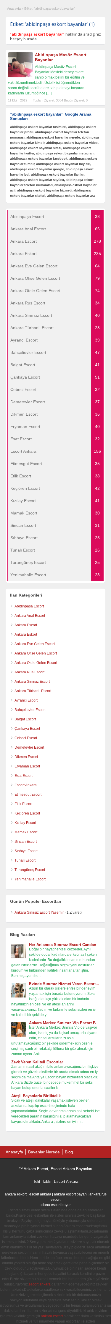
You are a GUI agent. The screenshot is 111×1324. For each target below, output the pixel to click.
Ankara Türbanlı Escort (33, 691)
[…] (49, 93)
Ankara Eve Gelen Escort (35, 644)
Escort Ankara (26, 785)
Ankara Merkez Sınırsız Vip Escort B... (64, 1023)
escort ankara (40, 1194)
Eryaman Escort (27, 766)
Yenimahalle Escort (30, 879)
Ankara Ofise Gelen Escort (36, 653)
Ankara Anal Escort (30, 616)
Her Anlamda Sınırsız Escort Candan (62, 944)
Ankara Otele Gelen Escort (36, 663)
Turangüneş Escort (30, 870)
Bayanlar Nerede (44, 1152)
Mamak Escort (26, 832)
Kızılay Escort (25, 823)
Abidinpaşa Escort (29, 606)
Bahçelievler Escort (30, 710)
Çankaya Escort (27, 729)
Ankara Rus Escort (29, 672)
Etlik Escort (23, 804)
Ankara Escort (26, 625)
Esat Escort (24, 776)
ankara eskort (16, 1194)
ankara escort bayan (70, 1194)
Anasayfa (14, 8)
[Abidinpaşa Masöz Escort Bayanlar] (20, 76)
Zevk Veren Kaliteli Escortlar (37, 1062)
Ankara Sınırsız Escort (32, 682)
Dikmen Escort (26, 757)
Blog (69, 1152)
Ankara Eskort (26, 634)
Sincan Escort (26, 842)
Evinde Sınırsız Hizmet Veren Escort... (64, 984)
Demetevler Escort (29, 747)
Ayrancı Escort (26, 700)
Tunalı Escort (25, 860)
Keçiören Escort (27, 813)
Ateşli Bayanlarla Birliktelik (36, 1096)
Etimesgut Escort (28, 794)
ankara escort (52, 1316)
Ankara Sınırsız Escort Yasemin (40, 912)
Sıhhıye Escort (26, 851)
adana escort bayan (56, 1205)
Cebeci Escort (26, 738)
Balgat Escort (25, 719)
